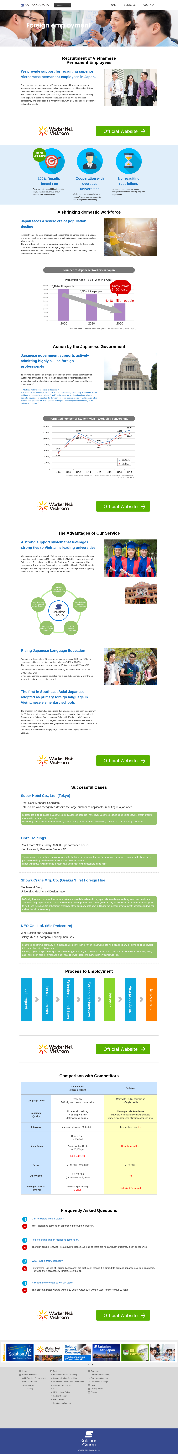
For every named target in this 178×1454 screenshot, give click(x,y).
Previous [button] (4, 1352)
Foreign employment (62, 1403)
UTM (55, 1389)
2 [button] (92, 1364)
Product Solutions (29, 1374)
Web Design (58, 1399)
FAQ (93, 1385)
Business (57, 1371)
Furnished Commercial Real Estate (68, 1382)
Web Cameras (28, 1385)
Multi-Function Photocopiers (34, 1378)
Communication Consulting (65, 1378)
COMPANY (149, 5)
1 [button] (88, 1364)
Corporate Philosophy (100, 1374)
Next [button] (172, 1352)
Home (24, 1371)
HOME (113, 5)
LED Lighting (27, 1389)
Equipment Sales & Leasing (65, 1374)
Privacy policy (97, 1389)
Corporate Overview (99, 1378)
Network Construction (62, 1385)
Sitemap (94, 1392)
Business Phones (29, 1382)
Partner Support (60, 1396)
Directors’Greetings (99, 1382)
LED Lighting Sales (61, 1392)
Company (95, 1371)
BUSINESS (130, 5)
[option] (17, 1352)
